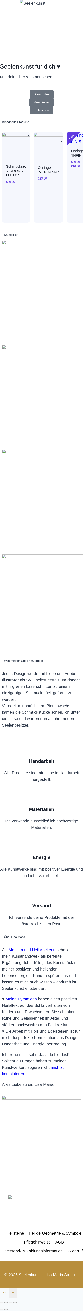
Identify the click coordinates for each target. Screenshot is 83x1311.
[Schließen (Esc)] (1, 1302)
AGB (59, 1242)
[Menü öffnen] (67, 28)
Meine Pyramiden (21, 999)
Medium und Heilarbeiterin (32, 950)
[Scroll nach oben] (4, 1293)
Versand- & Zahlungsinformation (34, 1251)
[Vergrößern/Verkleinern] (15, 1302)
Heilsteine (15, 1233)
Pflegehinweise (37, 1242)
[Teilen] (6, 1302)
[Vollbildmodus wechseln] (10, 1302)
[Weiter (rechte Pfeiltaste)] (6, 1309)
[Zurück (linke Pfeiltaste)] (1, 1309)
